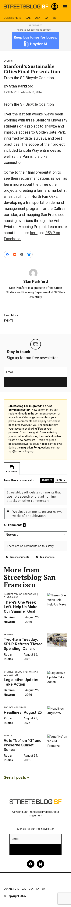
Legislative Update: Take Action (21, 682)
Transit (8, 634)
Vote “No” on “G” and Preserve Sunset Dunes (22, 745)
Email (9, 371)
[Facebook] (30, 864)
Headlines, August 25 (23, 712)
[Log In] (54, 6)
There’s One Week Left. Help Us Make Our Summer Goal (20, 607)
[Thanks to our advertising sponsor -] (35, 40)
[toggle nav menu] (65, 6)
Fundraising (11, 597)
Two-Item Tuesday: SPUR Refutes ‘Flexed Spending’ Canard (23, 644)
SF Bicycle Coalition (36, 104)
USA (37, 17)
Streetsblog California (21, 594)
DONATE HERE (12, 17)
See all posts (15, 777)
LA (46, 17)
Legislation (11, 675)
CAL (28, 17)
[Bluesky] (40, 864)
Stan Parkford (21, 86)
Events (8, 61)
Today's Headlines (15, 707)
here (33, 232)
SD (54, 17)
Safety (8, 736)
